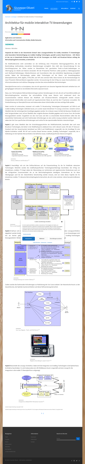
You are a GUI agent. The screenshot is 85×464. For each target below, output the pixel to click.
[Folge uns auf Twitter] (76, 2)
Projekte (7, 439)
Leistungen (14, 17)
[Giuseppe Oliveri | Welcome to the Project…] (9, 8)
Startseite (7, 17)
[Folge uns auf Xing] (71, 461)
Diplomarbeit (8, 444)
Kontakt (32, 442)
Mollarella (7, 446)
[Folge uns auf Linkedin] (74, 2)
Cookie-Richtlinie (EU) (10, 451)
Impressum (49, 242)
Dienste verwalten (27, 234)
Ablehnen (41, 238)
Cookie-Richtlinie (36, 242)
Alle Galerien (8, 449)
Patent (6, 442)
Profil (6, 437)
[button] (62, 221)
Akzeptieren (28, 238)
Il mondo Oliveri (13, 460)
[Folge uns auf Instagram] (79, 2)
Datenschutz (43, 242)
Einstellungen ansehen (56, 238)
